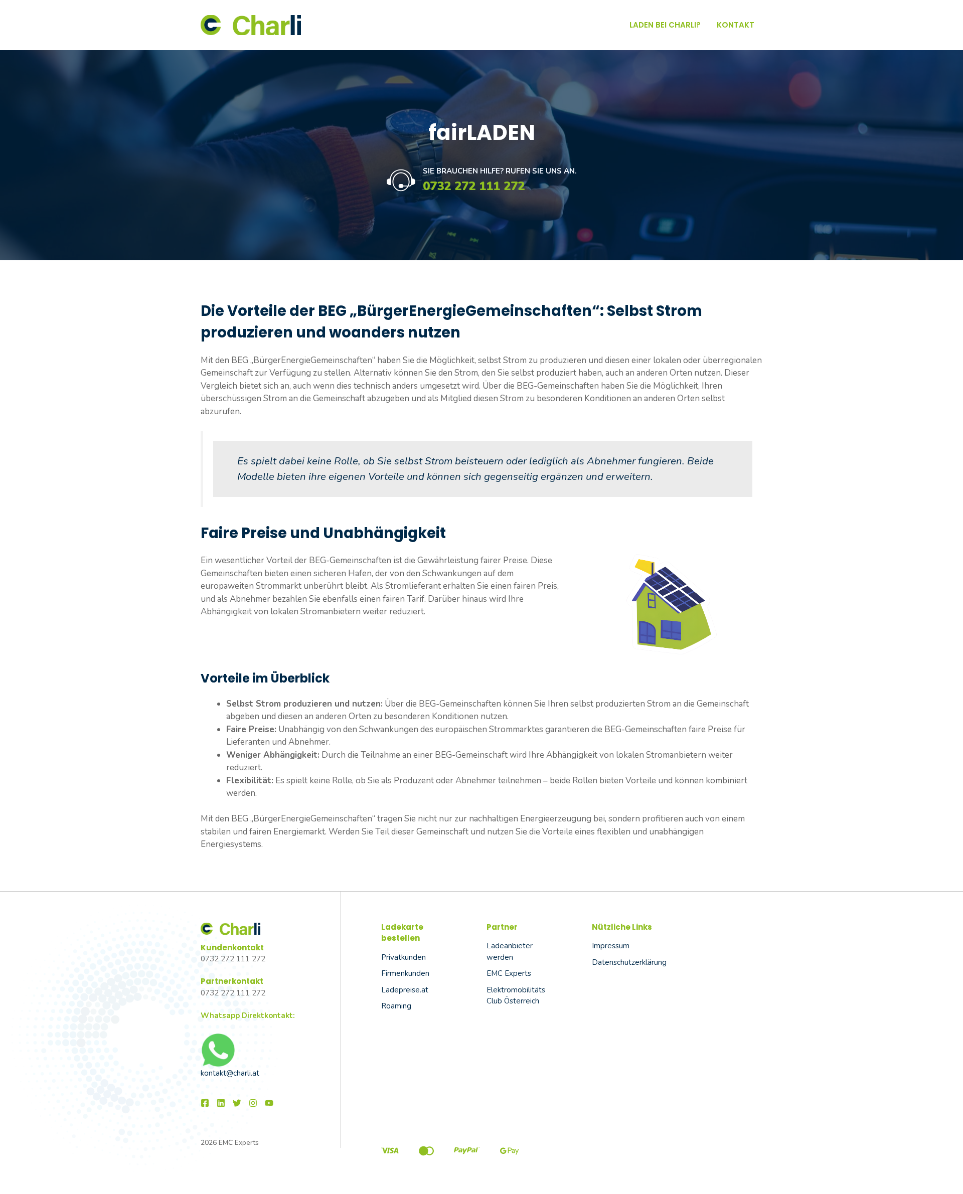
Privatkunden (403, 957)
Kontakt (735, 25)
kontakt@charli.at (230, 1073)
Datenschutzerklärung (629, 962)
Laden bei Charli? (665, 25)
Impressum (610, 946)
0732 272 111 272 (474, 186)
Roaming (396, 1006)
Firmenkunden (405, 973)
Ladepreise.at (404, 990)
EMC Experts (509, 973)
